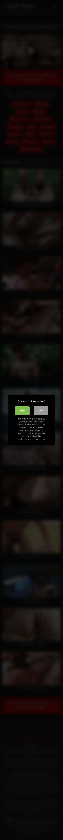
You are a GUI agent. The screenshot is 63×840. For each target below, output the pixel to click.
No (41, 410)
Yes (22, 410)
